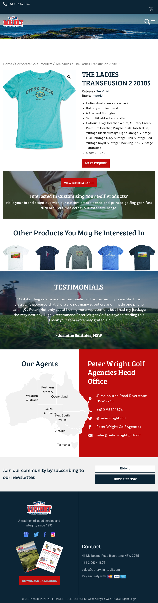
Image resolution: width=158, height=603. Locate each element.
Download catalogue (39, 581)
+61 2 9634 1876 (18, 4)
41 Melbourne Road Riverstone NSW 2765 (121, 398)
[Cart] (151, 9)
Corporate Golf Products (33, 64)
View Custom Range (79, 183)
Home (7, 64)
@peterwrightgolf (111, 418)
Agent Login (129, 598)
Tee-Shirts (63, 64)
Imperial (97, 96)
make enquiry (96, 163)
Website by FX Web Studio (104, 598)
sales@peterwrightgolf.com (118, 435)
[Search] (147, 21)
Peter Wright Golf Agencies (118, 427)
